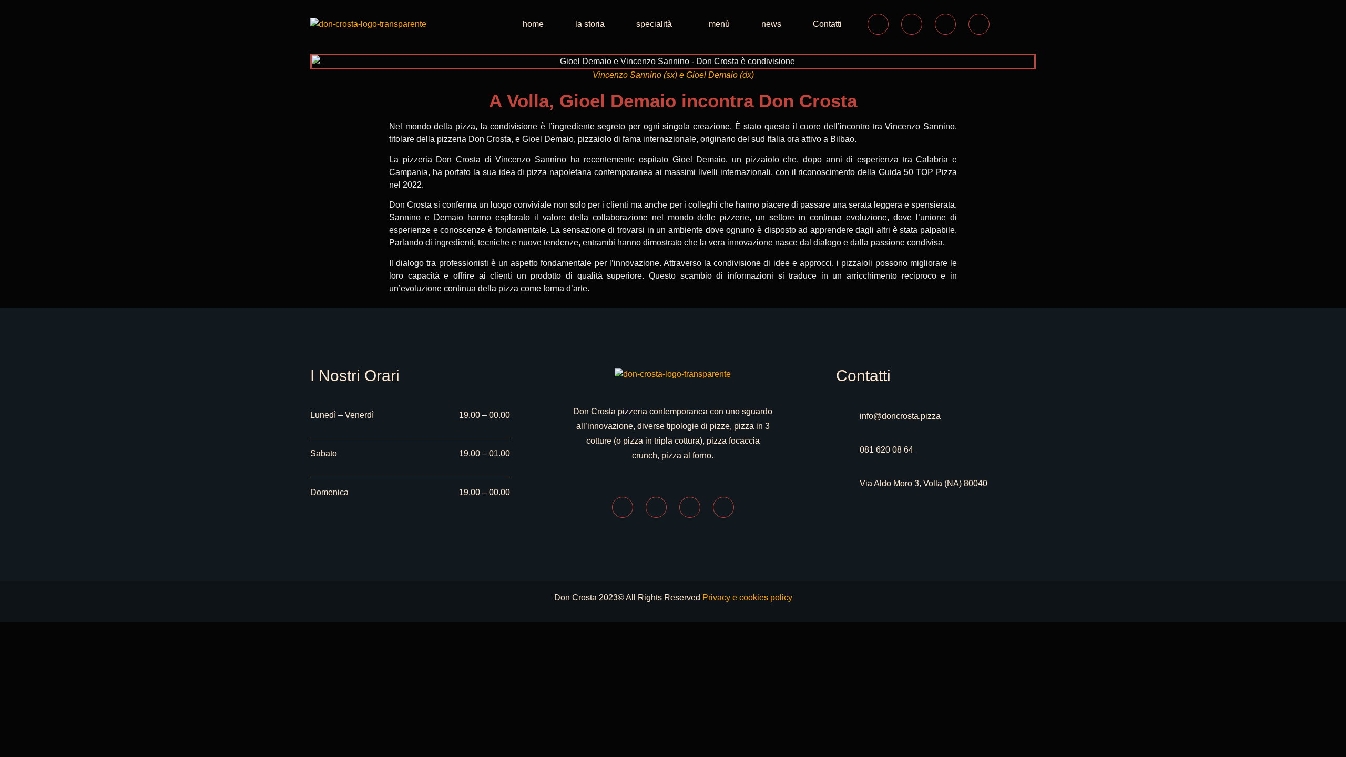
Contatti (827, 23)
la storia (590, 23)
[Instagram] (911, 24)
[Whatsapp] (945, 24)
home (533, 23)
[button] (656, 24)
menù (719, 23)
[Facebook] (878, 24)
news (771, 23)
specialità (654, 23)
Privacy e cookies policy (747, 597)
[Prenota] (979, 24)
